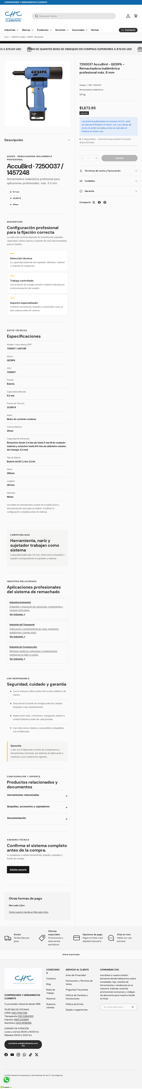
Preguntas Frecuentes (77, 989)
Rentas (95, 29)
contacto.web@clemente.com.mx (23, 1044)
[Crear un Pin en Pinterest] (105, 202)
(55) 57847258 (19, 1012)
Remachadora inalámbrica (91, 89)
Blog (48, 984)
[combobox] (74, 16)
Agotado (119, 158)
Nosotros (50, 998)
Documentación (16, 818)
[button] (136, 16)
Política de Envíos (74, 1004)
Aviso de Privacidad (76, 975)
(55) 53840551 (25, 1016)
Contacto (51, 978)
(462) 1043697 (21, 1019)
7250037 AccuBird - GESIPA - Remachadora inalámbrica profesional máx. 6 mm (28, 37)
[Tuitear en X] (94, 202)
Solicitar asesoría (18, 869)
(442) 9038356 (23, 1022)
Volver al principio (71, 954)
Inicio (6, 37)
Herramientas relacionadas (23, 795)
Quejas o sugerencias (77, 1009)
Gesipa (82, 85)
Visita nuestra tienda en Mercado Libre (28, 912)
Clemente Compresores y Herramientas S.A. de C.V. (31, 1075)
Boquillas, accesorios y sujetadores (28, 806)
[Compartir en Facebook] (99, 202)
